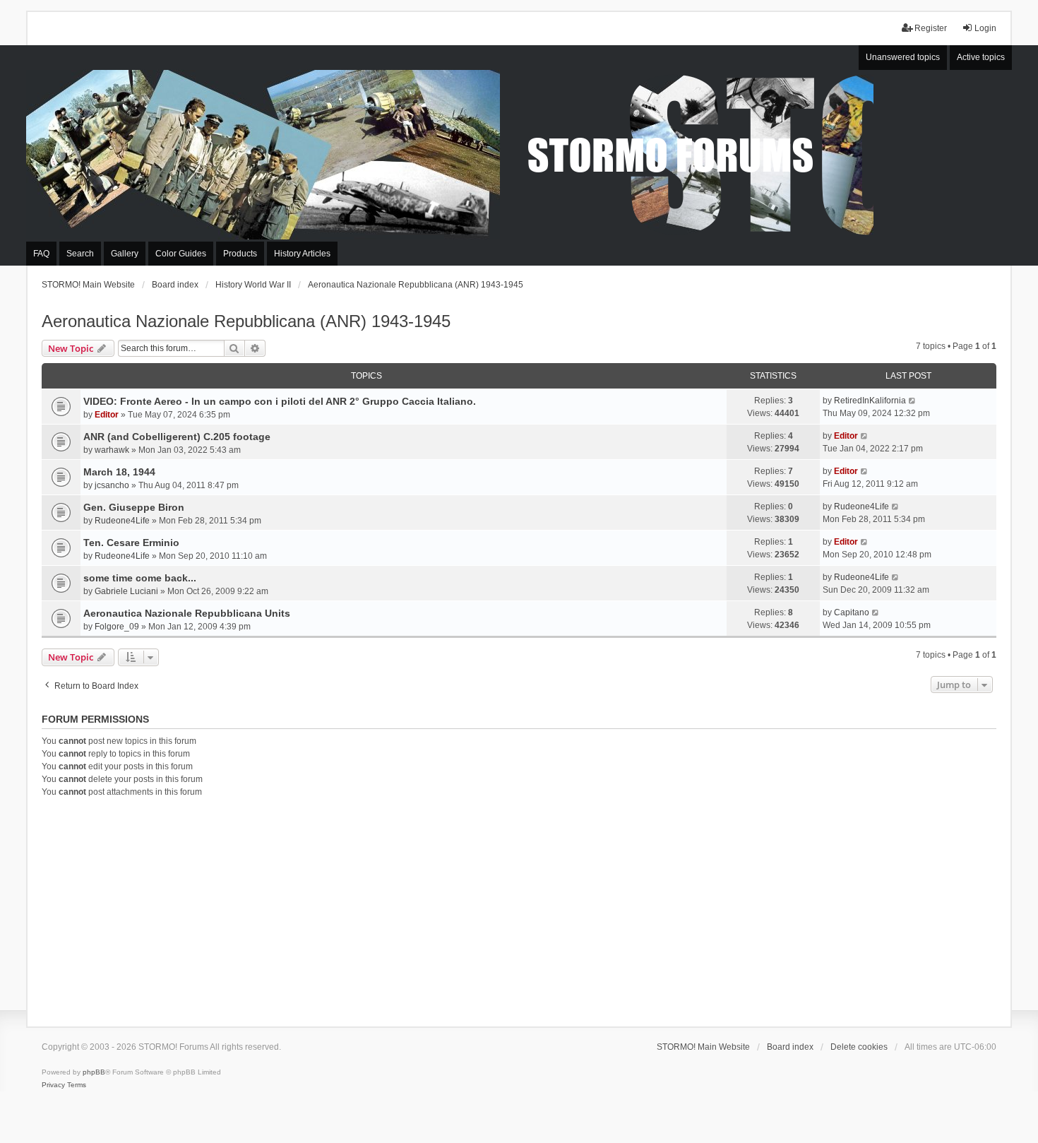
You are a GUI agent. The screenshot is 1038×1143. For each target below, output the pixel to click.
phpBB (94, 1072)
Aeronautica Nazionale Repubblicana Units (186, 613)
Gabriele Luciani (126, 591)
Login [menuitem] (985, 28)
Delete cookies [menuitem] (859, 1047)
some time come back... (139, 578)
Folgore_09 (117, 627)
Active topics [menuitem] (981, 57)
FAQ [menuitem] (41, 254)
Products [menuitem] (240, 254)
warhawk (112, 450)
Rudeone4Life (122, 521)
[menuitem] (53, 1085)
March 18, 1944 (119, 472)
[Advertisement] (519, 910)
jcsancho (112, 485)
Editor (107, 415)
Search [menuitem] (80, 254)
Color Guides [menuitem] (180, 254)
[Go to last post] (912, 400)
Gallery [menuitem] (124, 254)
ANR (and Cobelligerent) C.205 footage (176, 436)
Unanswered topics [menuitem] (903, 57)
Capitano (851, 612)
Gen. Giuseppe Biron (133, 507)
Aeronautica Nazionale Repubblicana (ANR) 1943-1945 (246, 321)
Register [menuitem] (930, 28)
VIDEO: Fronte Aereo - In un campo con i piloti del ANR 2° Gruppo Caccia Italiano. (279, 401)
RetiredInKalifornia (870, 400)
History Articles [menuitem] (302, 254)
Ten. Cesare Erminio (131, 542)
